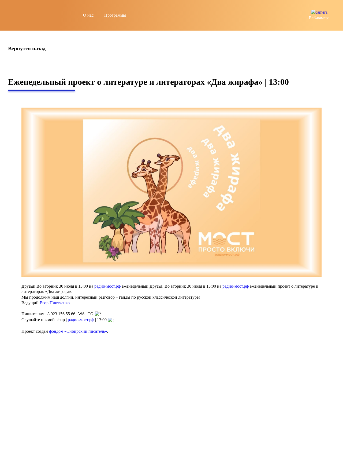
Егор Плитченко (55, 303)
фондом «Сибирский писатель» (78, 331)
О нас (88, 15)
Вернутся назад (27, 48)
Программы (115, 15)
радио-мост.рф (107, 286)
